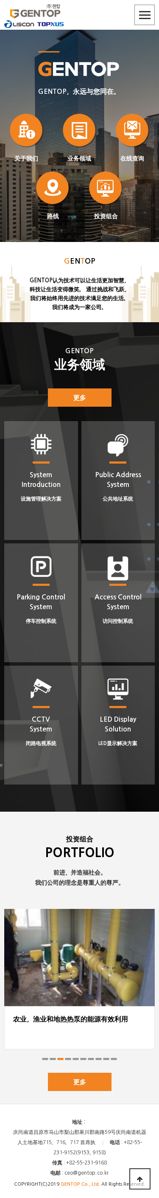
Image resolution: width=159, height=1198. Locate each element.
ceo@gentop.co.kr (86, 1173)
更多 (79, 397)
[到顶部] (140, 1179)
